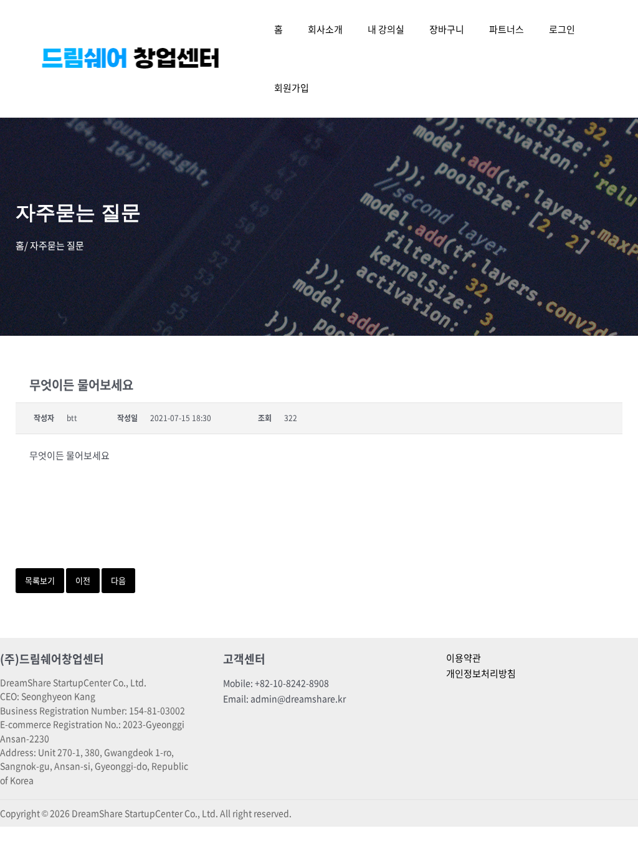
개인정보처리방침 (481, 673)
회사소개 (325, 29)
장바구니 (446, 29)
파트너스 (506, 29)
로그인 (562, 29)
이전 (82, 580)
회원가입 (291, 88)
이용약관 (463, 658)
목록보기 (40, 580)
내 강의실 (386, 29)
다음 (118, 580)
